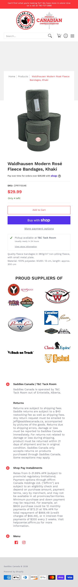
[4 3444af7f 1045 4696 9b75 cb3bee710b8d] (57, 324)
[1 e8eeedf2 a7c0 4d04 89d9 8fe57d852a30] (20, 324)
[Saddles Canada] (39, 20)
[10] (57, 296)
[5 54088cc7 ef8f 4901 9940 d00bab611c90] (20, 352)
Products (23, 76)
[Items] (57, 352)
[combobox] (25, 36)
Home (12, 76)
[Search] (50, 36)
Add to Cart (39, 210)
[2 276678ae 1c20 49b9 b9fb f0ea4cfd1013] (20, 296)
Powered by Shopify (13, 571)
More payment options (39, 228)
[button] (59, 36)
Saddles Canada (12, 566)
